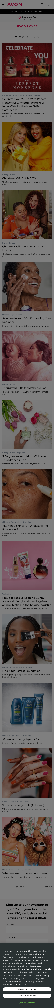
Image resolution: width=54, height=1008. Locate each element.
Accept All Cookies (27, 989)
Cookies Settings (27, 1003)
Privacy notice (31, 969)
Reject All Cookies (27, 995)
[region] (27, 975)
